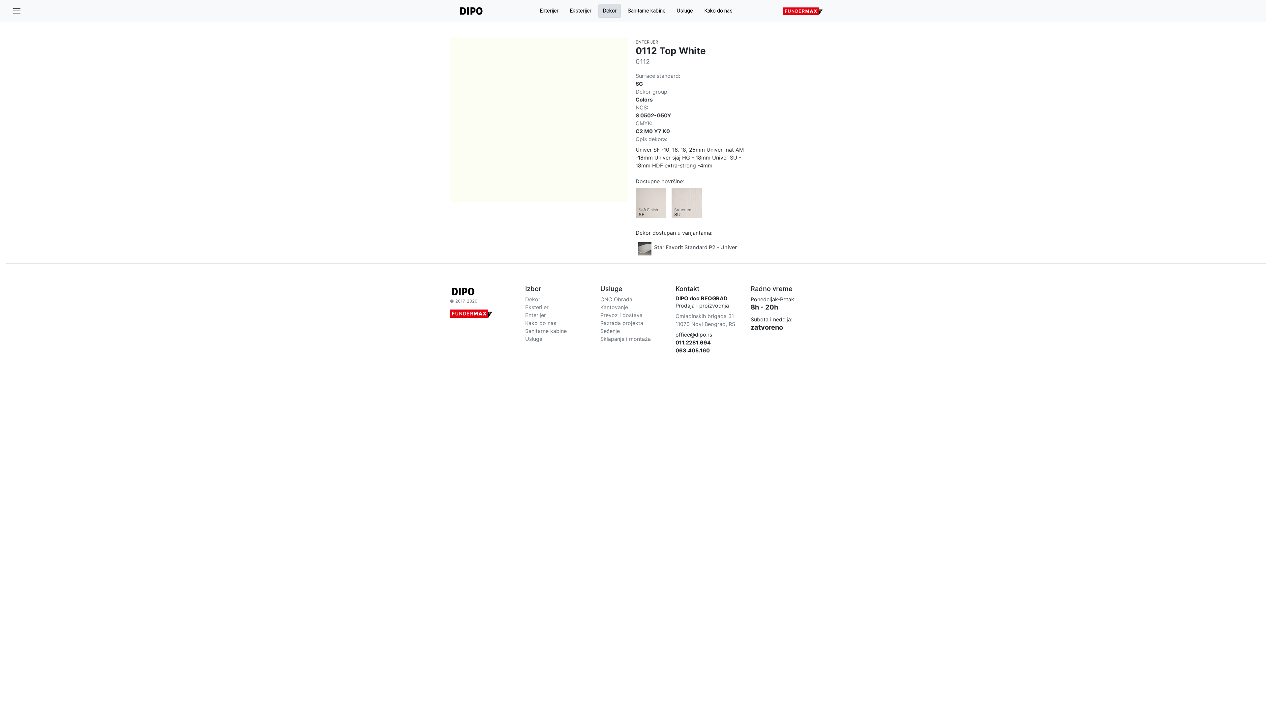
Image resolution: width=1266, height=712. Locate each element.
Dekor (610, 11)
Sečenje (610, 331)
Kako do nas (718, 11)
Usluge (685, 11)
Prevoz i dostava (621, 315)
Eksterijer (580, 11)
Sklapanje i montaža (625, 339)
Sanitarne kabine (647, 11)
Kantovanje (614, 307)
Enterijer (549, 11)
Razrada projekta (621, 323)
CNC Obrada (616, 299)
